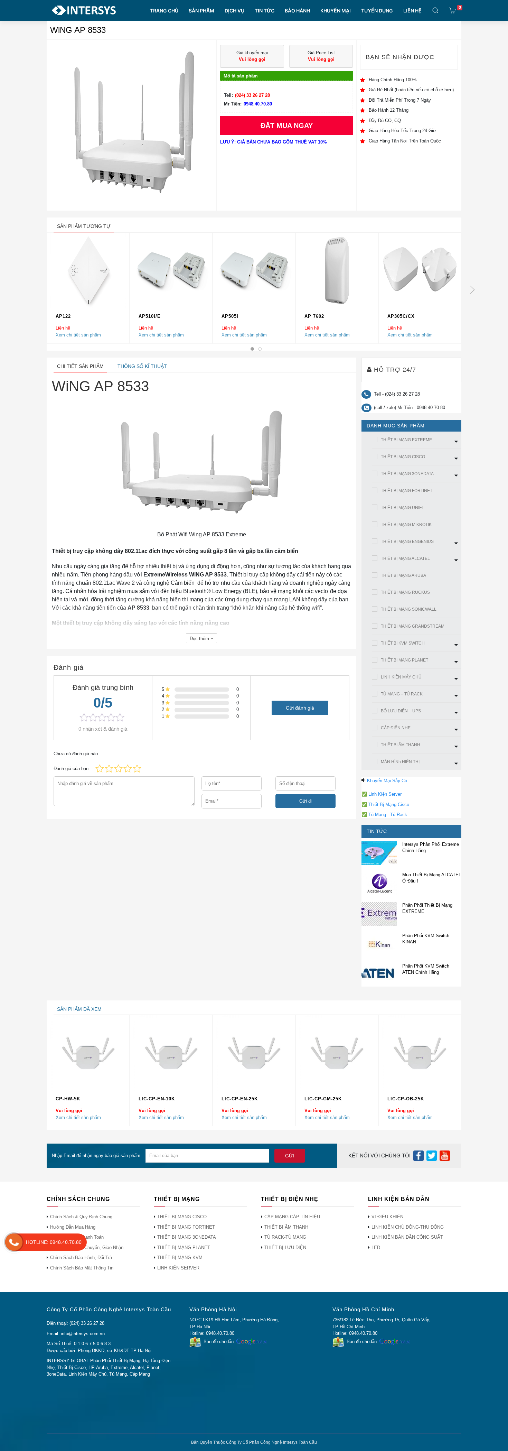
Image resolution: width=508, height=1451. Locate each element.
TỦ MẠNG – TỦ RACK (402, 694)
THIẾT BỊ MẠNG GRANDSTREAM (412, 626)
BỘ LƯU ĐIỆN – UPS (401, 711)
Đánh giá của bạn (71, 768)
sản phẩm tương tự (84, 226)
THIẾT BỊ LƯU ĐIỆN (285, 1247)
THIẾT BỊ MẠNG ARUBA (403, 575)
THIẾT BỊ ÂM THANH (400, 744)
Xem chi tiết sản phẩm (78, 334)
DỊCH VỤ (234, 10)
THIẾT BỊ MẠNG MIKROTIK (406, 524)
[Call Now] (13, 1242)
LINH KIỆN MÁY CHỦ (401, 677)
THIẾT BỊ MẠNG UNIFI (402, 507)
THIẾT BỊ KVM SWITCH (403, 643)
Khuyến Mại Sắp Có (387, 780)
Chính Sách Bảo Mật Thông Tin (81, 1267)
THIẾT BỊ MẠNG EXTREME (406, 439)
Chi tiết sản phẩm (80, 366)
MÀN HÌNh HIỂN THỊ (400, 761)
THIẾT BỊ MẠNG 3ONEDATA (407, 473)
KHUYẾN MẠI (335, 10)
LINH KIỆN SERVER (178, 1267)
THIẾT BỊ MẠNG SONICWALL (408, 609)
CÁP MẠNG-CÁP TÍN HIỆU (292, 1216)
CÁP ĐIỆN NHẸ (396, 728)
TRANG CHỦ (164, 10)
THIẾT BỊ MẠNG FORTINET (406, 490)
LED (375, 1247)
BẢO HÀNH (297, 10)
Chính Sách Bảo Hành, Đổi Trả (81, 1257)
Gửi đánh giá (300, 707)
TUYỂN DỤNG (377, 10)
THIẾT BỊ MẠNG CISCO (403, 456)
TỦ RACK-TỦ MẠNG (285, 1237)
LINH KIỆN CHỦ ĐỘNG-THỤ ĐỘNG (407, 1227)
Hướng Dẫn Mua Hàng (72, 1227)
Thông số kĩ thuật (142, 366)
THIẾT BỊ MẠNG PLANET (404, 660)
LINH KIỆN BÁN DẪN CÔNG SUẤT (407, 1237)
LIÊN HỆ (412, 10)
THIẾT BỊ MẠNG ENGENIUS (407, 541)
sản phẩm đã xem (79, 1009)
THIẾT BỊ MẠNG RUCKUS (405, 592)
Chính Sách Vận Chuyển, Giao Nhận (86, 1247)
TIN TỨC (264, 10)
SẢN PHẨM (201, 10)
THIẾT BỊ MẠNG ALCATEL (405, 558)
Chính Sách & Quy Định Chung (81, 1216)
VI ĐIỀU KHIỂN (387, 1216)
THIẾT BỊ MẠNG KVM (180, 1257)
